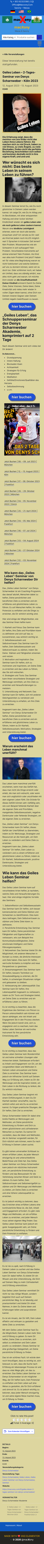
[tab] (22, 463)
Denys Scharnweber (10, 1470)
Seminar (5, 1483)
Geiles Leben (24, 1477)
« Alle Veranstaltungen (13, 54)
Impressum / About (14, 1525)
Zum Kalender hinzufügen (19, 1431)
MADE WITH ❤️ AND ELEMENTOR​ (22, 1536)
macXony (22, 27)
